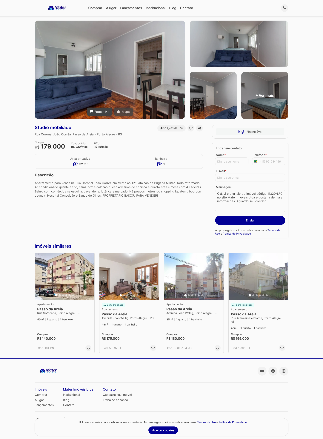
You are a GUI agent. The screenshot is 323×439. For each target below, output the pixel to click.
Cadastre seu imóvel (117, 395)
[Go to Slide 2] (60, 295)
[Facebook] (272, 371)
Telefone (260, 155)
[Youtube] (262, 371)
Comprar (95, 8)
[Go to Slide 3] (63, 295)
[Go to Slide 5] (70, 295)
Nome (221, 155)
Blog (172, 8)
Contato (186, 8)
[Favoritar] (190, 128)
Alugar (111, 8)
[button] (64, 277)
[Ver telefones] (284, 8)
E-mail (221, 171)
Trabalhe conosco (115, 400)
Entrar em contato (229, 148)
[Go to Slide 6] (73, 295)
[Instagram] (283, 371)
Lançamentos (131, 8)
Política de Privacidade (237, 233)
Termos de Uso (206, 422)
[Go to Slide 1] (56, 295)
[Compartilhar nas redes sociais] (199, 128)
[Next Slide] (90, 277)
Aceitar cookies (163, 430)
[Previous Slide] (39, 277)
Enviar (250, 220)
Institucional (155, 8)
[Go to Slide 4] (66, 295)
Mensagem (224, 187)
